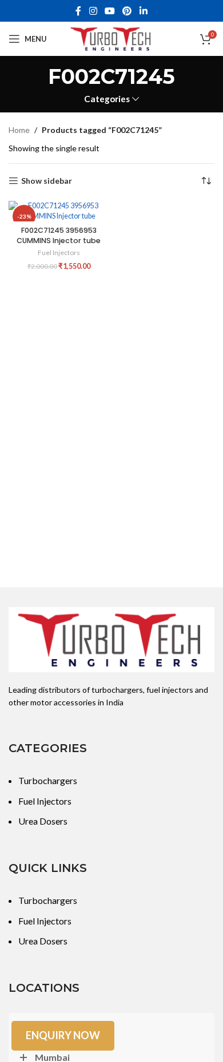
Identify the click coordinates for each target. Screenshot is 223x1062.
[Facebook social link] (78, 10)
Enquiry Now (63, 1035)
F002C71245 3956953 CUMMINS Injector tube (59, 235)
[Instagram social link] (93, 10)
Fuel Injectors (59, 252)
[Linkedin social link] (143, 10)
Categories (107, 99)
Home (19, 130)
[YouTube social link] (109, 10)
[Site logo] (111, 38)
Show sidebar (46, 180)
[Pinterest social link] (127, 10)
